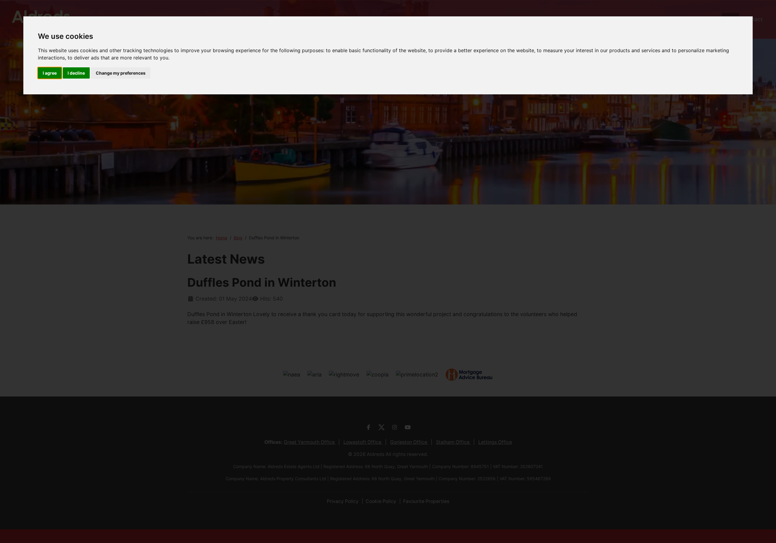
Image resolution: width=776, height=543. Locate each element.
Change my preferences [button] (121, 73)
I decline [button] (76, 73)
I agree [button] (50, 73)
